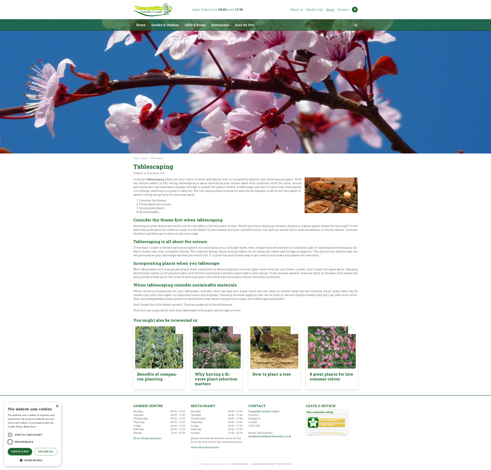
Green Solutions (240, 463)
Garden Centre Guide (262, 463)
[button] (33, 460)
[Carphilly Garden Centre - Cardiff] (152, 9)
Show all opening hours (147, 438)
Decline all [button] (46, 451)
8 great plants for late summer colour (331, 376)
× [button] (57, 406)
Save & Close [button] (19, 451)
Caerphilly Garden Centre (263, 411)
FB (355, 9)
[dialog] (32, 434)
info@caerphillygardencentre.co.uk (269, 436)
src (356, 25)
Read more (30, 426)
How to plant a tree (271, 374)
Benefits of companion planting (157, 376)
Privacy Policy (284, 463)
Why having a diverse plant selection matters (216, 378)
